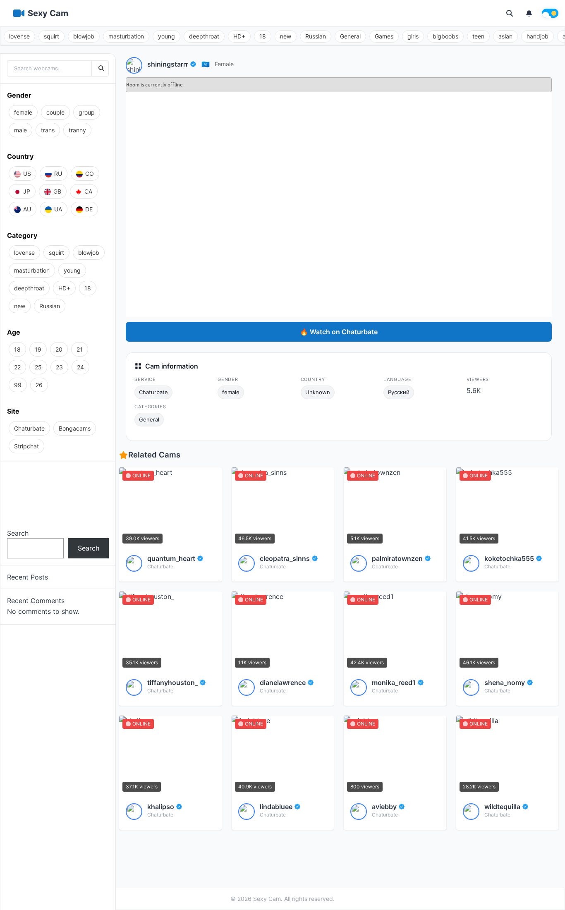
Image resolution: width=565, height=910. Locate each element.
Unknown (317, 392)
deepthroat (204, 36)
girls (413, 36)
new (285, 36)
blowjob (83, 36)
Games (384, 36)
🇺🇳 (205, 64)
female (224, 63)
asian (505, 36)
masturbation (126, 36)
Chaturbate (153, 392)
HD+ (239, 36)
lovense (19, 36)
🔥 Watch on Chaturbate (339, 332)
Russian (315, 36)
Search (18, 533)
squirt (51, 36)
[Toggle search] (509, 13)
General (350, 36)
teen (478, 36)
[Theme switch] (550, 13)
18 (262, 36)
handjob (537, 36)
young (166, 36)
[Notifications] (529, 13)
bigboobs (445, 36)
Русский (398, 392)
